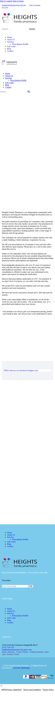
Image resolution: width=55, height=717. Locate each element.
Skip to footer (18, 1)
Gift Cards (11, 618)
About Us (11, 611)
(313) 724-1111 (8, 647)
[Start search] (29, 91)
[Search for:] (15, 29)
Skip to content (6, 1)
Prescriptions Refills (20, 616)
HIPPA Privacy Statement (11, 690)
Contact (10, 622)
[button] (1, 685)
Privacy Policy (48, 690)
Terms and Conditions (32, 690)
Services (10, 613)
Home (9, 609)
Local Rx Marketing (21, 668)
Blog (9, 620)
